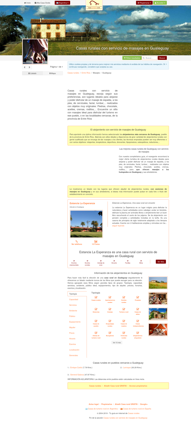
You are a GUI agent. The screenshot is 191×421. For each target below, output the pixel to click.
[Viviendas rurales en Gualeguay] (124, 333)
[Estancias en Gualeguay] (96, 309)
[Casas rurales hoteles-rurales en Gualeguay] (124, 297)
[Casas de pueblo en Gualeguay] (96, 321)
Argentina (62, 2)
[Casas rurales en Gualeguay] (96, 297)
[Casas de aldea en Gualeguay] (137, 309)
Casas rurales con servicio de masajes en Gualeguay (125, 417)
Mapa (53, 73)
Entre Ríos (86, 72)
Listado (33, 73)
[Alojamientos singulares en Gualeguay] (137, 333)
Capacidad (73, 299)
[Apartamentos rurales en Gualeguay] (110, 297)
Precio (71, 333)
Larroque (127, 367)
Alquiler (72, 327)
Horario (72, 338)
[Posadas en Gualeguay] (137, 297)
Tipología (73, 293)
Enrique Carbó (76, 367)
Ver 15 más (117, 342)
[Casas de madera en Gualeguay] (124, 321)
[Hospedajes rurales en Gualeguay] (110, 321)
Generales (73, 355)
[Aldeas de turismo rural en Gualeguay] (96, 333)
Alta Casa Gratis (43, 2)
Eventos (72, 344)
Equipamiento (75, 321)
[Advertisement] (115, 82)
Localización (74, 349)
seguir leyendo (118, 225)
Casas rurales (73, 72)
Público (72, 316)
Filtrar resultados (133, 58)
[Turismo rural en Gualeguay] (124, 309)
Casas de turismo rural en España (137, 408)
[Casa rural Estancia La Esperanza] (86, 224)
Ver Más (160, 261)
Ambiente (73, 310)
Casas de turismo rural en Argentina (102, 408)
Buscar (162, 58)
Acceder (160, 2)
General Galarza (77, 374)
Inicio (28, 2)
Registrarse (144, 2)
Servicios (73, 305)
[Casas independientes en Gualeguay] (137, 321)
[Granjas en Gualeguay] (110, 309)
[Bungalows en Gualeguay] (110, 333)
